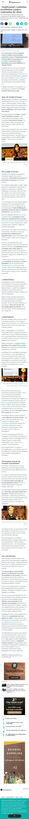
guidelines (26, 788)
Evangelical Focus (16, 27)
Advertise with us (10, 797)
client (18, 137)
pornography (5, 423)
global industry (20, 343)
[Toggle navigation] (3, 2)
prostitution (5, 61)
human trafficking (20, 78)
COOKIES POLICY (22, 811)
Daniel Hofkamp (5, 27)
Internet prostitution (8, 221)
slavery (19, 109)
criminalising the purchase (10, 265)
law (20, 215)
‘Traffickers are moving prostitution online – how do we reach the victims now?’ (15, 690)
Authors (17, 797)
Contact (3, 797)
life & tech (18, 654)
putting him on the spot (11, 622)
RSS (21, 797)
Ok (14, 815)
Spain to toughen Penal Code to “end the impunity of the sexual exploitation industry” (16, 686)
